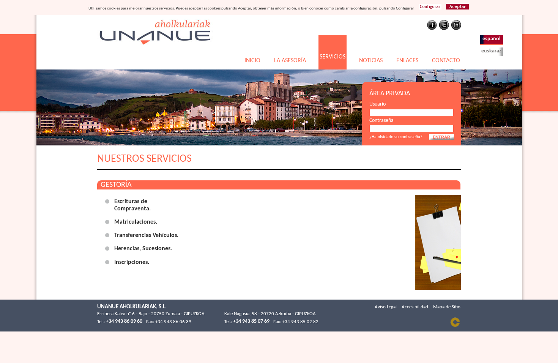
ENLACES (407, 61)
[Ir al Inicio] (155, 48)
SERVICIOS (332, 57)
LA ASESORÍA (290, 61)
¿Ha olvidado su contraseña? (395, 137)
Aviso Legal (386, 307)
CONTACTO (446, 61)
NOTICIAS (371, 61)
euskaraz (491, 51)
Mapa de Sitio (446, 307)
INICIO (252, 61)
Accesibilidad (415, 307)
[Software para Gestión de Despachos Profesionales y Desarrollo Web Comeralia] (455, 326)
